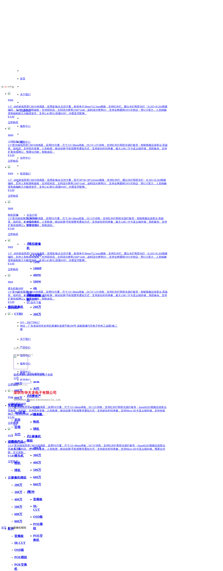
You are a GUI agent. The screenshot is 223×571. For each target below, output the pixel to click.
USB (17, 448)
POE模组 (20, 557)
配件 (31, 492)
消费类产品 (15, 441)
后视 (17, 427)
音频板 (37, 499)
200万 (18, 485)
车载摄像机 (15, 405)
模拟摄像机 (15, 307)
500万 (37, 470)
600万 (37, 477)
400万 (18, 499)
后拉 (17, 419)
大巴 (17, 434)
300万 (18, 492)
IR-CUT (36, 507)
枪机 (17, 463)
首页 (22, 78)
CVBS (18, 313)
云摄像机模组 (17, 477)
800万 (37, 484)
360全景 (19, 412)
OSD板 (38, 516)
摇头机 (19, 455)
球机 (17, 470)
